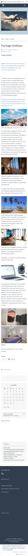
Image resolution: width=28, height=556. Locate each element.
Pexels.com (23, 127)
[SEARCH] (25, 5)
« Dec (5, 407)
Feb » (8, 407)
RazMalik (5, 479)
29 (7, 403)
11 (16, 394)
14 (4, 397)
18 (16, 397)
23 (10, 400)
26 (19, 400)
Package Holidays (12, 45)
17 (13, 397)
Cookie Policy (10, 549)
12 (19, 394)
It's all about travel (7, 369)
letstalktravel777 (14, 49)
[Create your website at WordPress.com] (14, 2)
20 (22, 397)
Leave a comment (6, 51)
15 (7, 397)
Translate (15, 415)
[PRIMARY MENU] (3, 5)
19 (19, 397)
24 (13, 400)
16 (10, 397)
